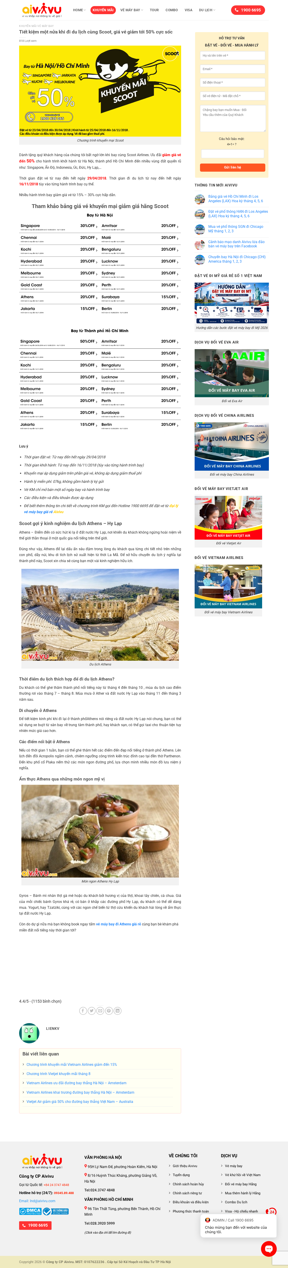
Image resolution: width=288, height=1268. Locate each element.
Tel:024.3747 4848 (99, 1190)
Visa (188, 10)
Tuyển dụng (181, 1175)
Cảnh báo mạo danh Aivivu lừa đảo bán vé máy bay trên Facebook (236, 244)
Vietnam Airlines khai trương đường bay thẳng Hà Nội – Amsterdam (80, 1092)
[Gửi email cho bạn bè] (100, 1011)
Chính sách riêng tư (187, 1193)
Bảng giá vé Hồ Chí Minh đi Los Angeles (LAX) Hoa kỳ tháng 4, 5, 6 (235, 198)
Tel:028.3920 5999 (99, 1223)
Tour (154, 10)
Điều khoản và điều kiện (191, 1202)
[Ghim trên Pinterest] (109, 1011)
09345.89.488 (64, 1193)
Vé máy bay (130, 10)
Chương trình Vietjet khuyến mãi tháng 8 (58, 1074)
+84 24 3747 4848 (56, 1185)
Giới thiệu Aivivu (185, 1166)
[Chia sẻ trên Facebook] (83, 1011)
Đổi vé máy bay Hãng (240, 1184)
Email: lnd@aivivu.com (37, 1201)
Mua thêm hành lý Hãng (242, 1193)
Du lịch (205, 10)
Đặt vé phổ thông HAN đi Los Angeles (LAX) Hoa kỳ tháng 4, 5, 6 (238, 213)
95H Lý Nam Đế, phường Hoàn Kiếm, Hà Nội (122, 1167)
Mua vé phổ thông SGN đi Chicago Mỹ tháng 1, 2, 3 (235, 228)
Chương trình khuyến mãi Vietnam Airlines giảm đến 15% (72, 1064)
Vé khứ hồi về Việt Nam (243, 1175)
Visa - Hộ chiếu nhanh (241, 1211)
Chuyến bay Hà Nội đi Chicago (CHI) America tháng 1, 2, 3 (237, 259)
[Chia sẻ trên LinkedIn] (118, 1011)
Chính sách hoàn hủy (188, 1184)
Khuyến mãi (103, 10)
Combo (172, 10)
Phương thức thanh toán (191, 1211)
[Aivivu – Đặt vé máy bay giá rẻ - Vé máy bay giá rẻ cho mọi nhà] (41, 10)
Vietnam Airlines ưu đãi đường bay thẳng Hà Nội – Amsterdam (76, 1083)
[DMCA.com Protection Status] (30, 1211)
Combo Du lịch (236, 1202)
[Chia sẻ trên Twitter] (92, 1011)
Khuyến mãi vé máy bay (36, 26)
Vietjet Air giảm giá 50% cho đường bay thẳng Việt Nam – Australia (80, 1102)
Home (78, 10)
